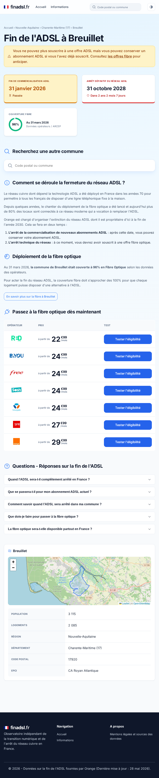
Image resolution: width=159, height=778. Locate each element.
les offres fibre (120, 56)
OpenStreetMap (141, 603)
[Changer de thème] (151, 7)
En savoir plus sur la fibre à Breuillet (30, 296)
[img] (79, 581)
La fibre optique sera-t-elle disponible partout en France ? (50, 529)
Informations (59, 7)
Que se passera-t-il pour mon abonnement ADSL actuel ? (50, 491)
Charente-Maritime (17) (55, 27)
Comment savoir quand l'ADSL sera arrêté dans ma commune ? (55, 504)
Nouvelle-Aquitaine (27, 27)
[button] (13, 562)
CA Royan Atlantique (83, 670)
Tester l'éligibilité (127, 339)
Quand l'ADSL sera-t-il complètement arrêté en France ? (49, 479)
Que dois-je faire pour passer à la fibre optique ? (43, 516)
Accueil (40, 7)
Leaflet (125, 603)
